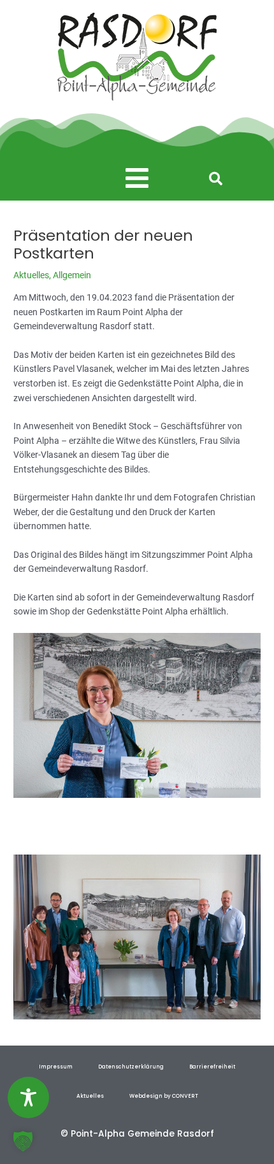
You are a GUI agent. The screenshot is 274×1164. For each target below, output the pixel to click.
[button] (137, 178)
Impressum (56, 1066)
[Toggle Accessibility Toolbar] (28, 1097)
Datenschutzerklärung (131, 1066)
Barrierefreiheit (212, 1066)
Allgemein (72, 275)
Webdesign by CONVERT (163, 1096)
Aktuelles (31, 275)
